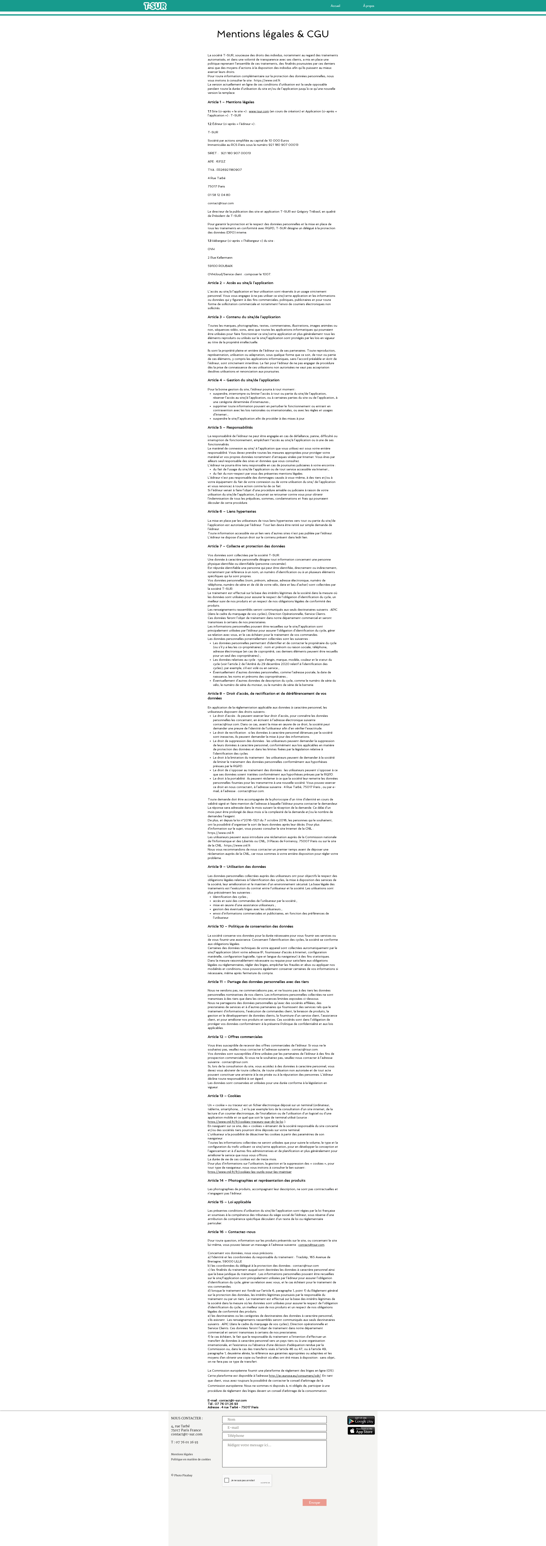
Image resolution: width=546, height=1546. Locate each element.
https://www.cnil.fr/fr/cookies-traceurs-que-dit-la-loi (245, 1121)
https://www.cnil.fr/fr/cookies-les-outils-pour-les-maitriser (250, 1172)
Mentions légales (182, 1454)
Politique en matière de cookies (191, 1459)
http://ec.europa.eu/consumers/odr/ (295, 1375)
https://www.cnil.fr (267, 80)
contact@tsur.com (221, 203)
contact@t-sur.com (233, 1400)
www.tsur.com (259, 111)
